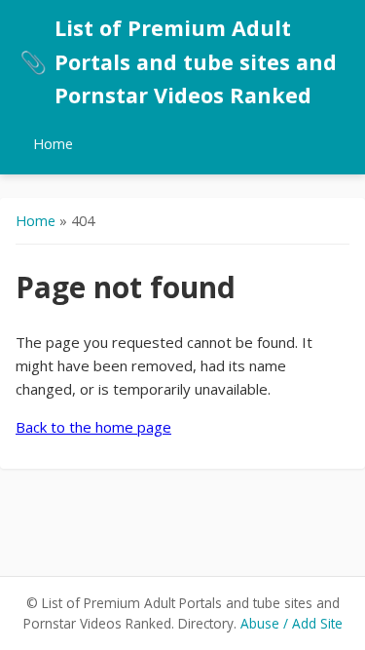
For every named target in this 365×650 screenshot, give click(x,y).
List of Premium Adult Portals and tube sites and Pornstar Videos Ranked (178, 61)
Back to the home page (93, 427)
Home (53, 143)
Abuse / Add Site (291, 623)
